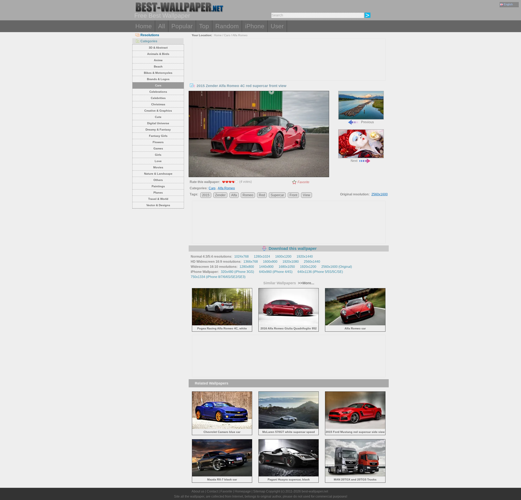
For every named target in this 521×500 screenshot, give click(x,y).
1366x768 (250, 261)
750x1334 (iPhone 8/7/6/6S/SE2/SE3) (218, 277)
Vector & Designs (158, 205)
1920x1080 (290, 261)
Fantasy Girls (158, 135)
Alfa (234, 195)
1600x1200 (283, 256)
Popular (182, 26)
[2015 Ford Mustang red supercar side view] (355, 428)
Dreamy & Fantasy (158, 129)
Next (354, 160)
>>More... (305, 283)
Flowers (158, 142)
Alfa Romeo (239, 35)
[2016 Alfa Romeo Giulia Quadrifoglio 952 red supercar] (289, 324)
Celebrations (158, 91)
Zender (220, 195)
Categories (148, 41)
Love (158, 161)
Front (293, 195)
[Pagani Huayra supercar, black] (289, 475)
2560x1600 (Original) (336, 266)
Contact (212, 491)
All (161, 26)
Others (158, 180)
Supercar (277, 195)
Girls (158, 154)
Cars (158, 85)
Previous (367, 122)
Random (227, 26)
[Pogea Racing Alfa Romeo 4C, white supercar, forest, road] (222, 324)
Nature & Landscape (158, 173)
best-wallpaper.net (315, 491)
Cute (158, 117)
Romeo (248, 195)
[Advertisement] (288, 68)
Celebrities (158, 98)
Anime (158, 60)
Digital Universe (158, 123)
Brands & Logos (158, 79)
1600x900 (270, 261)
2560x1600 (379, 194)
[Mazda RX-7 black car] (222, 475)
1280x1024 (262, 256)
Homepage (243, 491)
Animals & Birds (158, 54)
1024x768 (241, 256)
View (306, 195)
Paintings (158, 186)
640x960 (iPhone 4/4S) (275, 271)
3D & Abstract (158, 47)
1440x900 (266, 266)
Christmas (158, 104)
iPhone (254, 26)
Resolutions (149, 35)
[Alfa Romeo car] (355, 324)
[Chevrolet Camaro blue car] (222, 428)
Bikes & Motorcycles (158, 72)
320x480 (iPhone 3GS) (237, 271)
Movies (158, 167)
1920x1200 (308, 266)
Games (158, 148)
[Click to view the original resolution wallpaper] (259, 135)
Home (143, 26)
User (277, 26)
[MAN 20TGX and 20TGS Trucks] (355, 475)
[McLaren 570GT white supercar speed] (289, 428)
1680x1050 (287, 266)
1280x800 (247, 266)
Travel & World (158, 198)
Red (262, 195)
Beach (158, 66)
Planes (158, 192)
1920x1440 (305, 256)
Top (204, 26)
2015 (205, 195)
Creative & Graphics (158, 110)
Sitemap (259, 491)
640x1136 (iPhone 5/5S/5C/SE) (320, 271)
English (508, 4)
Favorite (303, 182)
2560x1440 (312, 261)
